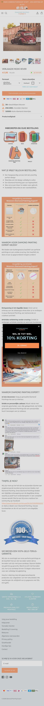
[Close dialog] (38, 326)
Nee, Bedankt (22, 353)
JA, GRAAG (22, 345)
